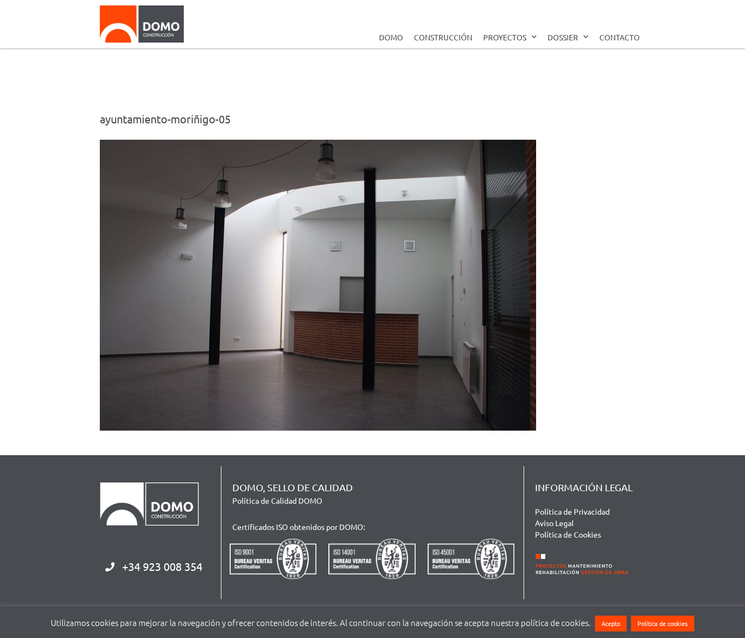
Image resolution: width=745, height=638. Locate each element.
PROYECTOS (504, 37)
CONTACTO (619, 37)
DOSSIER (563, 37)
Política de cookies (663, 623)
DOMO (391, 37)
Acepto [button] (611, 623)
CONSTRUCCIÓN (443, 37)
